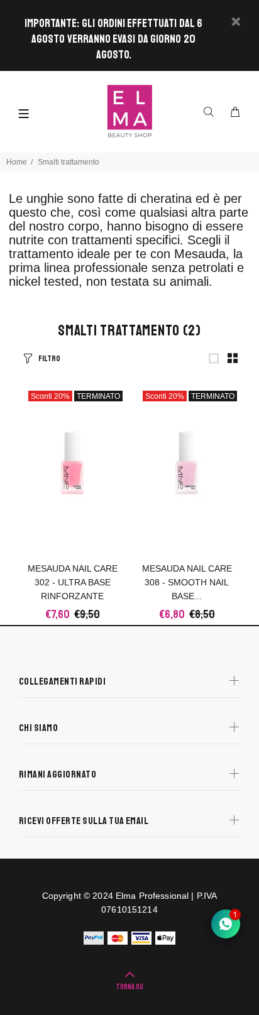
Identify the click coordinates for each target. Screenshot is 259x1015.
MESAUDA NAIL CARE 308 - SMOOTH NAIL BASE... (187, 582)
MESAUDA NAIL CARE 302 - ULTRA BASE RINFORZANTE (73, 582)
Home (16, 162)
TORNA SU (129, 987)
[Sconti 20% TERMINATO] (72, 463)
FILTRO (49, 359)
